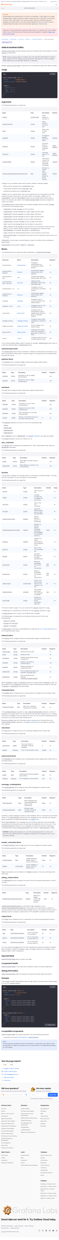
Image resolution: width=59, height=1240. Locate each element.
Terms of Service (16, 1)
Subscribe (53, 1095)
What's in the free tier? (7, 1113)
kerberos (20, 295)
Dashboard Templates (7, 1162)
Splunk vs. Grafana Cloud (47, 1198)
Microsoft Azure (45, 1118)
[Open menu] (56, 4)
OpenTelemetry (28, 1037)
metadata (20, 301)
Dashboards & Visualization (8, 1126)
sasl (18, 277)
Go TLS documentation (46, 629)
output (19, 338)
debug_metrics (21, 332)
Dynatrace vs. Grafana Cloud (48, 1186)
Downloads (4, 1160)
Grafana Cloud (41, 1219)
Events (23, 1162)
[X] (43, 1230)
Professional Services (46, 1172)
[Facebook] (39, 1230)
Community (24, 1160)
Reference (28, 39)
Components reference (37, 39)
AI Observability (25, 1108)
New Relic (43, 1126)
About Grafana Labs (46, 1155)
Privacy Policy (26, 1)
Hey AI (42, 1175)
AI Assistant (4, 1116)
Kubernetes (44, 1121)
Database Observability (7, 1128)
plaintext (20, 272)
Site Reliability (25, 1127)
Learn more (53, 1)
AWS (42, 1113)
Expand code (51, 1024)
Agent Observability (6, 1118)
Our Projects (4, 1155)
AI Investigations (5, 1142)
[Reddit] (57, 1230)
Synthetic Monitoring (7, 1133)
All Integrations (45, 1108)
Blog (22, 1157)
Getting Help (44, 1170)
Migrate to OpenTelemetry (28, 1132)
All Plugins (43, 1111)
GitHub (3, 1157)
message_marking (22, 321)
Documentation (5, 39)
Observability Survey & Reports (29, 1165)
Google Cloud (44, 1116)
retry (18, 306)
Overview (3, 1108)
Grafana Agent (13, 39)
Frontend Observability (7, 1131)
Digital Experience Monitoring (29, 1118)
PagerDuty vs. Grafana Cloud (48, 1195)
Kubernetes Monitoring (7, 1123)
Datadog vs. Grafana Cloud (48, 1184)
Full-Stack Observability (27, 1111)
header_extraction (22, 326)
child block (34, 436)
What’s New (4, 1145)
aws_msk (20, 282)
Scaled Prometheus (26, 1120)
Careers (43, 1157)
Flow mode (21, 39)
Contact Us (44, 1167)
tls (18, 289)
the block (34, 819)
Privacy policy (49, 1098)
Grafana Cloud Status (7, 1147)
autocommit (20, 313)
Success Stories (45, 1165)
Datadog (43, 1123)
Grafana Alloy (43, 24)
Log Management (25, 1129)
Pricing (3, 1111)
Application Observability (8, 1121)
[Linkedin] (46, 1230)
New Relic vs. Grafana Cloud (48, 1193)
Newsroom (43, 1162)
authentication (21, 265)
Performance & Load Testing (9, 1136)
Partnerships (44, 1160)
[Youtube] (53, 1230)
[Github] (50, 1230)
